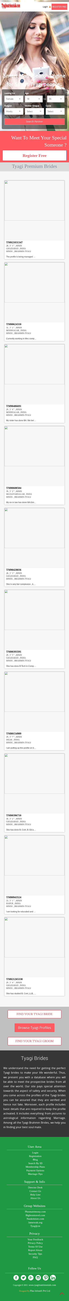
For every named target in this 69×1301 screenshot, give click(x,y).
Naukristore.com (35, 1218)
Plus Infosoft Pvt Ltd (40, 1291)
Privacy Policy (35, 1243)
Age (27, 93)
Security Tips (35, 1253)
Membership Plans (35, 1166)
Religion (8, 105)
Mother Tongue (32, 105)
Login (45, 6)
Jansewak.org (35, 1222)
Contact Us (35, 1191)
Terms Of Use (35, 1246)
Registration (35, 1156)
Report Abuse (35, 1250)
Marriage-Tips (35, 1174)
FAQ (35, 1257)
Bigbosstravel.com (35, 1215)
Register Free (59, 6)
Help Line (35, 1194)
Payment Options (35, 1170)
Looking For (9, 93)
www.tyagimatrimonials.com (42, 1285)
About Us (35, 1198)
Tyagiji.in (35, 1226)
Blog (35, 1159)
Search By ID (35, 1163)
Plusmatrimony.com (35, 1211)
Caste (48, 105)
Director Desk (35, 1187)
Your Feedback (35, 1239)
